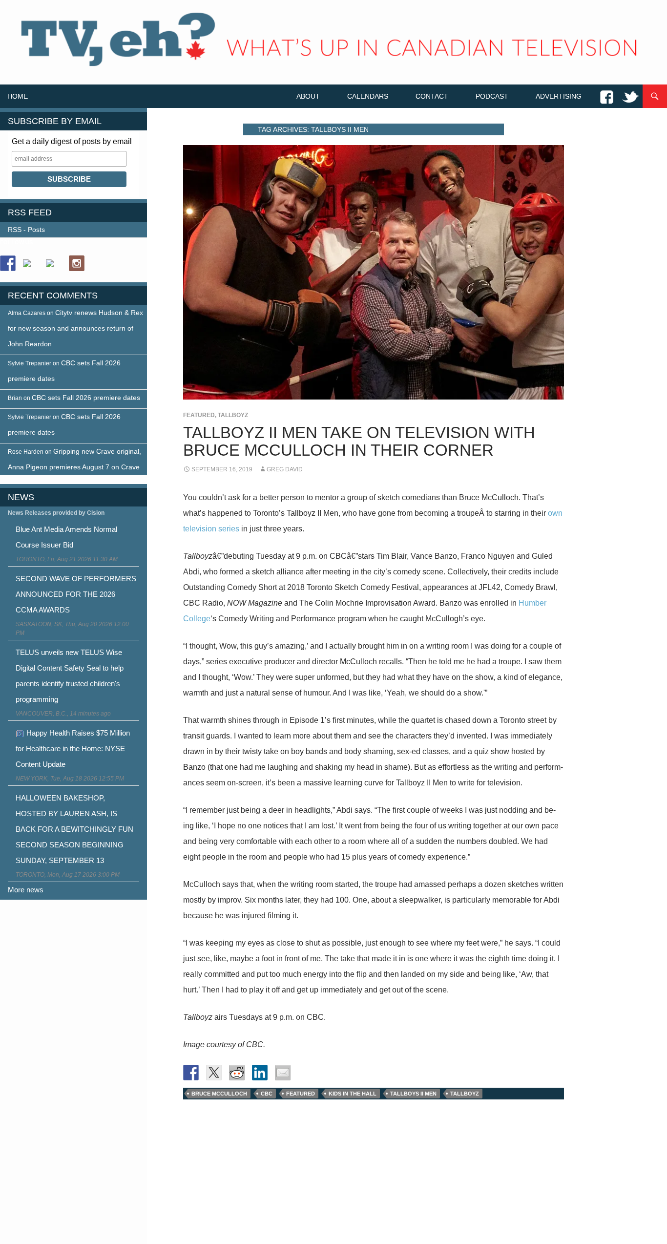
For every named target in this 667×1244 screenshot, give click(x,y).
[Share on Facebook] (191, 1072)
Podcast (492, 96)
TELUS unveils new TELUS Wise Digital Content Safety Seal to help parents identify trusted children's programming (70, 675)
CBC (266, 1093)
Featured (199, 415)
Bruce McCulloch (219, 1093)
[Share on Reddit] (237, 1072)
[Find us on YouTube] (54, 267)
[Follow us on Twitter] (31, 267)
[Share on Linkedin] (260, 1072)
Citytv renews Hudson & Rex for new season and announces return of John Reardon (75, 328)
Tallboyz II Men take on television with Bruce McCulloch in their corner (359, 441)
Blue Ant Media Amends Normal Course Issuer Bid (66, 537)
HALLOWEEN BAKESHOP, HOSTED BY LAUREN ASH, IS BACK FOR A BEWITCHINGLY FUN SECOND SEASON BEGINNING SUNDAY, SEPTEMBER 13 (74, 829)
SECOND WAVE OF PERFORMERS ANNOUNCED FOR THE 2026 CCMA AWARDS (76, 594)
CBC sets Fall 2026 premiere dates (86, 397)
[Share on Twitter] (214, 1072)
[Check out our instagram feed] (76, 263)
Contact (432, 96)
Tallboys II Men (413, 1093)
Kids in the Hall (352, 1093)
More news (25, 890)
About (308, 96)
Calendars (367, 96)
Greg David (285, 469)
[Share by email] (283, 1072)
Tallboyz (233, 415)
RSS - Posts (26, 229)
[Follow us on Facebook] (8, 263)
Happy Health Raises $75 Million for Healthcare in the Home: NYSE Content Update (73, 748)
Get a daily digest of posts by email (72, 141)
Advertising (559, 96)
